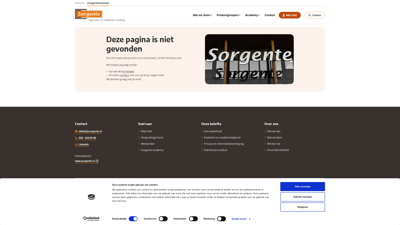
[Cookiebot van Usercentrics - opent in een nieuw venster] (91, 219)
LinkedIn (82, 145)
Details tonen (239, 219)
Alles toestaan (302, 186)
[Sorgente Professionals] (100, 15)
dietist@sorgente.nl (90, 131)
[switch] (163, 218)
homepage (127, 71)
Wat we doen (201, 15)
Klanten (80, 3)
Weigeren (303, 207)
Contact (270, 15)
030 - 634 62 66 (87, 137)
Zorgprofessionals (98, 3)
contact (124, 75)
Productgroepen (227, 15)
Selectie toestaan (302, 196)
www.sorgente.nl (85, 160)
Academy (251, 15)
